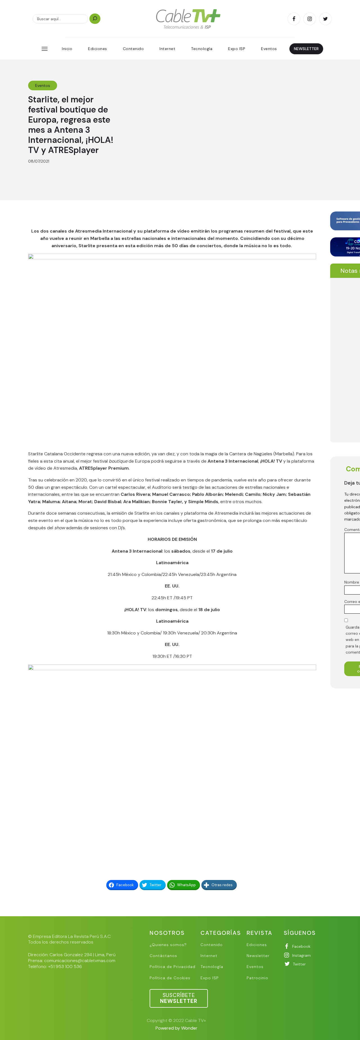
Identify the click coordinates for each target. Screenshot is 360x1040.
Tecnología (201, 48)
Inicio (67, 48)
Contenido (133, 48)
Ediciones (97, 48)
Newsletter (258, 956)
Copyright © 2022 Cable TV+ (176, 1020)
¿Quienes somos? (168, 945)
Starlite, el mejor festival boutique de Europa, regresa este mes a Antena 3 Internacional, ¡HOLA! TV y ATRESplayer (70, 125)
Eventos (269, 48)
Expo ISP (236, 48)
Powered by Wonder (176, 1028)
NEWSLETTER (306, 48)
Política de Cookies (170, 978)
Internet (167, 48)
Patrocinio (257, 978)
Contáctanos (163, 956)
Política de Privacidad (172, 967)
